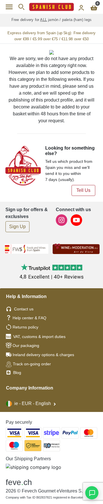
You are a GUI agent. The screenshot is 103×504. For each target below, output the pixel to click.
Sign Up (17, 226)
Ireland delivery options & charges (43, 354)
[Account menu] (81, 7)
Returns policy (25, 327)
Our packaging (26, 345)
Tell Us (83, 190)
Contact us (23, 309)
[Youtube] (76, 219)
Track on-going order (32, 364)
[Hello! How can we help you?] (91, 492)
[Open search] (21, 7)
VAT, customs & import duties (39, 336)
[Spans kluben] (51, 7)
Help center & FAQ (29, 318)
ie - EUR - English (32, 403)
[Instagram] (62, 219)
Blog (16, 372)
